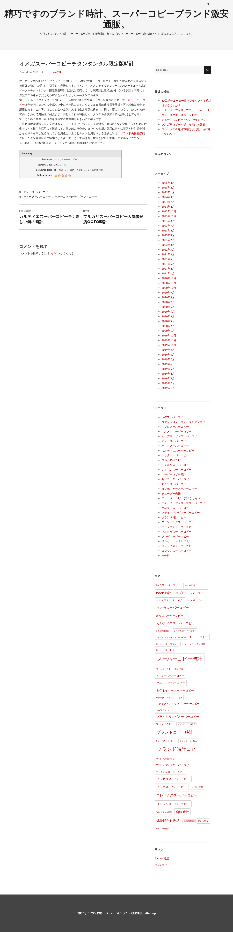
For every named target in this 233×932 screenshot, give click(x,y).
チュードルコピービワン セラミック (184, 120)
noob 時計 (163, 593)
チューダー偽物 (171, 493)
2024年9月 (168, 197)
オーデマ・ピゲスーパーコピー (181, 436)
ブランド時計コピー (174, 517)
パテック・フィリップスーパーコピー (185, 503)
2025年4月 (168, 183)
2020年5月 (168, 311)
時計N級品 (203, 821)
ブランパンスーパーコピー (178, 527)
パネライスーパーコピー (177, 508)
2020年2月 (168, 326)
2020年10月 (169, 288)
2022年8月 (168, 245)
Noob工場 (190, 585)
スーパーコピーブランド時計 (193, 644)
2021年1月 (168, 273)
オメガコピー (195, 600)
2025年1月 (168, 192)
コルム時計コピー (172, 460)
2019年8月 (168, 354)
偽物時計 (182, 812)
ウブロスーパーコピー (175, 427)
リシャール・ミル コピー (177, 541)
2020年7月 (168, 302)
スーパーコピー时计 (165, 650)
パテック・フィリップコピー (169, 697)
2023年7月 (168, 226)
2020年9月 (168, 292)
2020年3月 (168, 321)
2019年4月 (168, 373)
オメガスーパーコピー (37, 192)
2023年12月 (169, 211)
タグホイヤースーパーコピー (179, 489)
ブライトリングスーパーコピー (181, 512)
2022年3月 (168, 249)
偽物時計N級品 (167, 820)
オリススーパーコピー (175, 446)
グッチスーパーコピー (175, 455)
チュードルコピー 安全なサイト (181, 498)
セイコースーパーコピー (177, 479)
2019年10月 (169, 345)
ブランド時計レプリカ (166, 758)
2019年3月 (168, 378)
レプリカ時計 (197, 787)
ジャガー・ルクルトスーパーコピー (171, 637)
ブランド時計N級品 (188, 740)
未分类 (166, 555)
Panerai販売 (162, 858)
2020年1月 (168, 331)
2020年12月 (169, 278)
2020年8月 (168, 297)
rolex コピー (162, 865)
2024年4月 (168, 206)
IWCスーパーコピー (174, 417)
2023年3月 (168, 235)
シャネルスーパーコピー (177, 465)
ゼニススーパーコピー (175, 484)
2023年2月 (168, 240)
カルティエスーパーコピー (178, 450)
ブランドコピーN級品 (186, 724)
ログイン (54, 253)
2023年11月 (169, 216)
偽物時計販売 (189, 821)
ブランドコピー (87, 197)
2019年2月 (168, 383)
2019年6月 (168, 364)
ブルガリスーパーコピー (177, 531)
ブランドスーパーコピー (166, 741)
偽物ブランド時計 (164, 812)
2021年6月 (168, 254)
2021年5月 (168, 259)
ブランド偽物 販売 (131, 133)
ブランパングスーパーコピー (179, 522)
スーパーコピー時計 (64, 197)
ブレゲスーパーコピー (175, 536)
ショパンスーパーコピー (177, 469)
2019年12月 (169, 335)
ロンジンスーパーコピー (177, 551)
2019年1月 (168, 388)
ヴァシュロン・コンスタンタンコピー (185, 422)
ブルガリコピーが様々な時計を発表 (183, 124)
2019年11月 (169, 340)
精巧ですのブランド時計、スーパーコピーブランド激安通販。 (116, 19)
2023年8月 (168, 221)
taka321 (56, 72)
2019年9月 (168, 350)
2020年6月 (168, 307)
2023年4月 (168, 230)
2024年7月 (168, 202)
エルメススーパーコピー (177, 431)
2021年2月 (168, 268)
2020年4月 (168, 316)
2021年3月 (168, 264)
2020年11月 (169, 283)
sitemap (150, 913)
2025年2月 (168, 187)
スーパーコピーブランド (167, 644)
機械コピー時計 (162, 828)
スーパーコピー (198, 637)
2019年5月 (168, 369)
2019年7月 (168, 359)
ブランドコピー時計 (175, 732)
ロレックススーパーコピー (178, 546)
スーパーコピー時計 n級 (170, 669)
